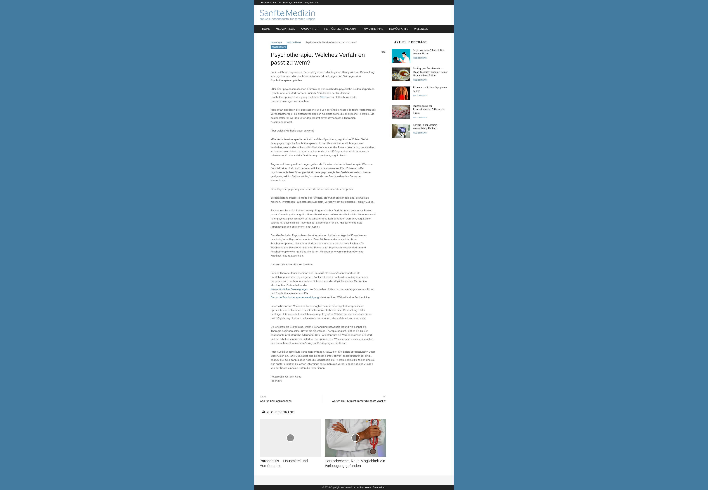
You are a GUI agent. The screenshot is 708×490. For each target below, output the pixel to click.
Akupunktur (309, 28)
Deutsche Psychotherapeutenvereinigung (295, 297)
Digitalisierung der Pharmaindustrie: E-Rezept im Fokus (429, 109)
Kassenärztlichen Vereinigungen (289, 289)
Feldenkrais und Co (271, 2)
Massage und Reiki (293, 2)
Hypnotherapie (372, 28)
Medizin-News (285, 28)
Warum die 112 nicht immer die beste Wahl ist (359, 400)
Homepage (276, 42)
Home (266, 28)
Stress (324, 97)
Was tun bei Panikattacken (275, 400)
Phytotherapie (312, 2)
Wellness (421, 28)
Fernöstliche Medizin (340, 28)
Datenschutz (379, 487)
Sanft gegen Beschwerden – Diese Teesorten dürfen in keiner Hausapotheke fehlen (430, 72)
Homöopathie (398, 28)
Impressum (365, 487)
